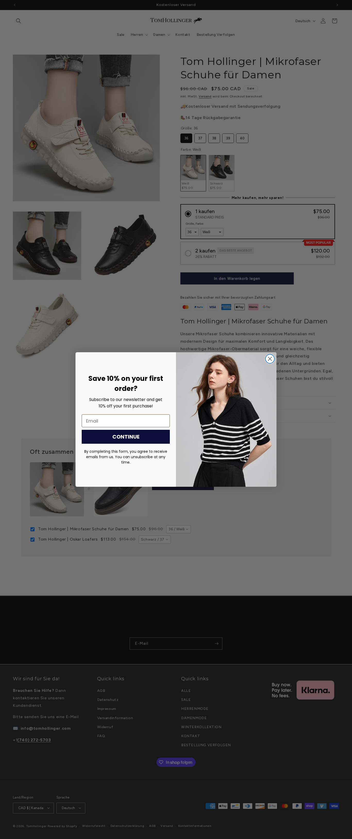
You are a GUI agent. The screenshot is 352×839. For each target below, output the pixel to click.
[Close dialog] (269, 358)
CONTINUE (125, 436)
